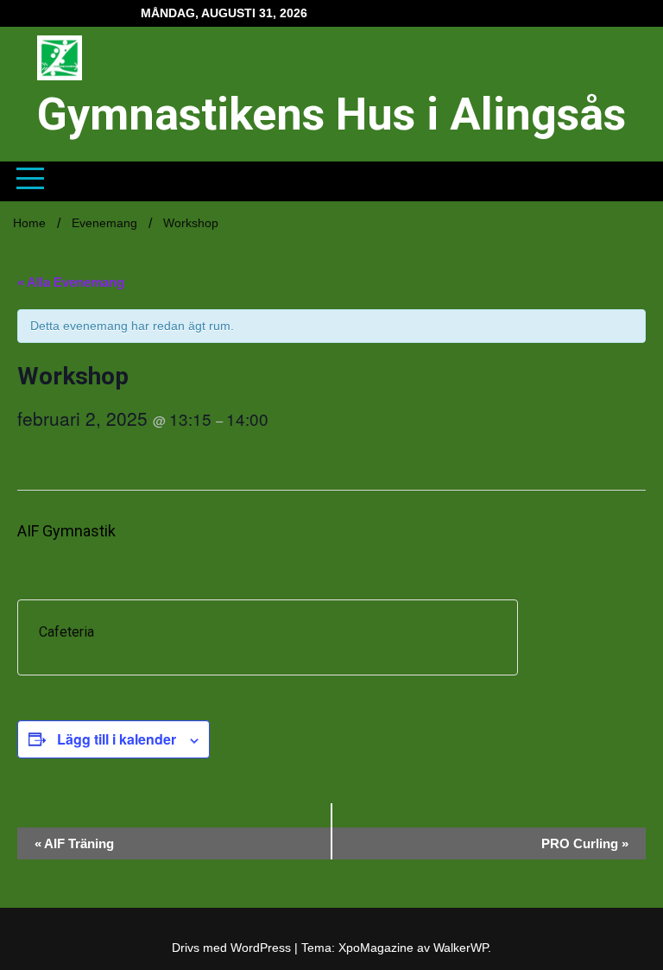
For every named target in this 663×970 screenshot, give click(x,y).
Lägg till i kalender (116, 739)
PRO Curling (584, 843)
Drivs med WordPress (233, 947)
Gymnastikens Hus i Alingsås (331, 114)
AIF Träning (74, 843)
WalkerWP (460, 947)
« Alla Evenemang (70, 282)
